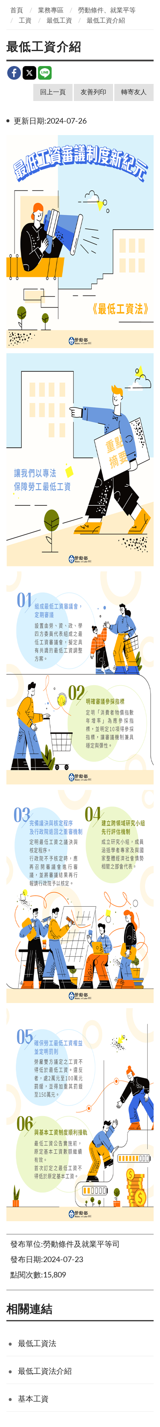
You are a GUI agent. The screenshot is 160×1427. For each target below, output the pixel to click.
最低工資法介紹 (45, 1371)
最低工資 (59, 20)
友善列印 (93, 92)
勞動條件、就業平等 (107, 10)
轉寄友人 (134, 92)
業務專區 (51, 10)
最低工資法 (37, 1344)
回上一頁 (53, 92)
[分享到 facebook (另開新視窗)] (14, 73)
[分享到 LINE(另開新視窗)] (45, 73)
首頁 (16, 10)
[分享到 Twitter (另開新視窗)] (29, 73)
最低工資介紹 (106, 20)
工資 (25, 20)
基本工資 (33, 1399)
